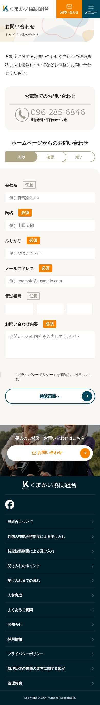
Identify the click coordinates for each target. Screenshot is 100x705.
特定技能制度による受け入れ (31, 551)
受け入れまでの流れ (24, 580)
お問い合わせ (69, 12)
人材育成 (15, 595)
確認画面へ (50, 396)
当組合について (20, 522)
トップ (9, 35)
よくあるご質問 (20, 610)
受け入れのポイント (24, 566)
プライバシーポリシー (26, 654)
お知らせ (15, 624)
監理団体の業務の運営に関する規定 (36, 668)
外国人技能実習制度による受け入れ (36, 536)
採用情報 (15, 639)
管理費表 (15, 683)
